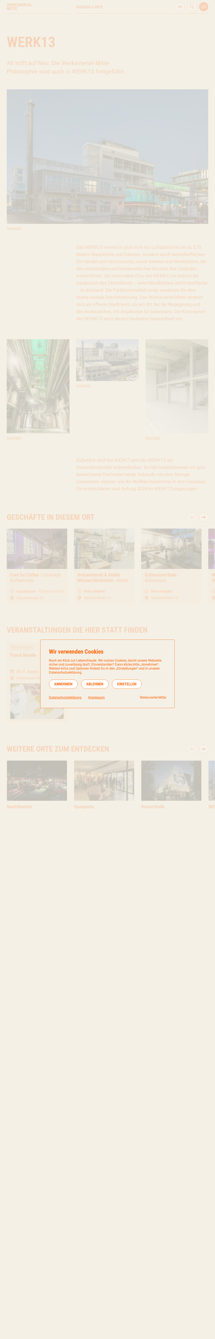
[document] (107, 674)
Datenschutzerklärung (65, 697)
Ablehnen (94, 684)
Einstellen (126, 684)
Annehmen (63, 684)
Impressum (96, 697)
